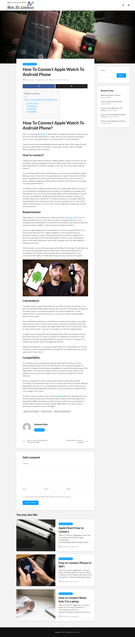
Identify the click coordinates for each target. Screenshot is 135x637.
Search (103, 70)
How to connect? (33, 103)
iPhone (69, 218)
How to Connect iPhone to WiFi (75, 564)
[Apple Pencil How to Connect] (35, 535)
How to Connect (46, 411)
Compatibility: (32, 111)
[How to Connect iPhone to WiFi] (35, 570)
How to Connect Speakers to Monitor (113, 121)
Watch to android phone (62, 411)
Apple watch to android (31, 411)
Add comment (55, 80)
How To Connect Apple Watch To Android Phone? (41, 100)
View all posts (39, 430)
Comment (25, 463)
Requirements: (32, 106)
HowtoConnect (76, 632)
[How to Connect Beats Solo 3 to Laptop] (35, 605)
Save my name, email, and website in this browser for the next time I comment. (47, 496)
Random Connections (30, 64)
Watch (42, 134)
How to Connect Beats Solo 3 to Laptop (72, 599)
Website (68, 489)
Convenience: (32, 109)
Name (25, 489)
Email (47, 489)
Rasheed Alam (30, 80)
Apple (60, 396)
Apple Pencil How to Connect (71, 529)
